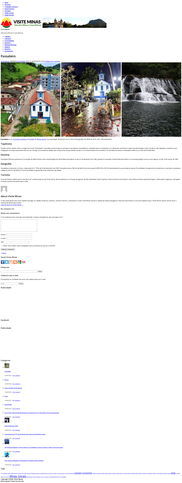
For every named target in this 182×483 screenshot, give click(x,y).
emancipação (108, 473)
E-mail (3, 238)
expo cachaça (127, 473)
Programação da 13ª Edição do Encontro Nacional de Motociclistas (25, 434)
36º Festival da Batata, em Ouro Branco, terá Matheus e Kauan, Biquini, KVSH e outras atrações (34, 447)
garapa (168, 473)
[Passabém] (7, 367)
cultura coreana (96, 473)
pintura (38, 477)
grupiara (178, 473)
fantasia (133, 473)
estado (31, 139)
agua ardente (14, 473)
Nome (3, 235)
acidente (5, 473)
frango (140, 473)
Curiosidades (9, 41)
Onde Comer (9, 13)
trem (58, 477)
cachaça (55, 473)
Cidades (7, 36)
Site (2, 242)
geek (173, 473)
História (7, 5)
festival (136, 473)
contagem (87, 473)
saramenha (54, 477)
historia (2, 477)
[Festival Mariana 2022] (7, 422)
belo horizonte (48, 473)
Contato (8, 11)
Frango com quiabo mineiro (160, 473)
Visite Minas (5, 29)
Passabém (21, 61)
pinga (34, 477)
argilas (25, 473)
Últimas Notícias (10, 45)
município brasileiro (20, 139)
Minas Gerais (41, 139)
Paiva (6, 396)
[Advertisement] (58, 304)
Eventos (8, 43)
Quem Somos (9, 9)
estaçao (114, 473)
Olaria (4, 253)
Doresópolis (8, 404)
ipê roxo (7, 477)
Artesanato (9, 51)
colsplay (78, 473)
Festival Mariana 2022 (11, 426)
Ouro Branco (30, 477)
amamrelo (21, 473)
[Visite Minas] (54, 27)
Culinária (8, 39)
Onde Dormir (9, 15)
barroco (38, 473)
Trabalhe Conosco (11, 7)
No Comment (55, 61)
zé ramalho (63, 477)
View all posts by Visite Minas (12, 205)
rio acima (46, 477)
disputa (102, 473)
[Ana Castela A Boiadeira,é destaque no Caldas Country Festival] (7, 457)
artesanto (33, 473)
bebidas (42, 473)
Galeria (7, 47)
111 (1, 473)
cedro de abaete (69, 473)
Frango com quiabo (147, 473)
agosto (9, 473)
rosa (50, 477)
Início (6, 3)
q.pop (42, 477)
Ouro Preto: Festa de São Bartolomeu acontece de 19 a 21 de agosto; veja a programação (32, 413)
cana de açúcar (61, 473)
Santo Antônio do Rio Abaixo (13, 388)
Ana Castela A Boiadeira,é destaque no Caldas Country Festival (24, 460)
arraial (29, 473)
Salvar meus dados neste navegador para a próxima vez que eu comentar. (29, 246)
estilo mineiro (119, 473)
